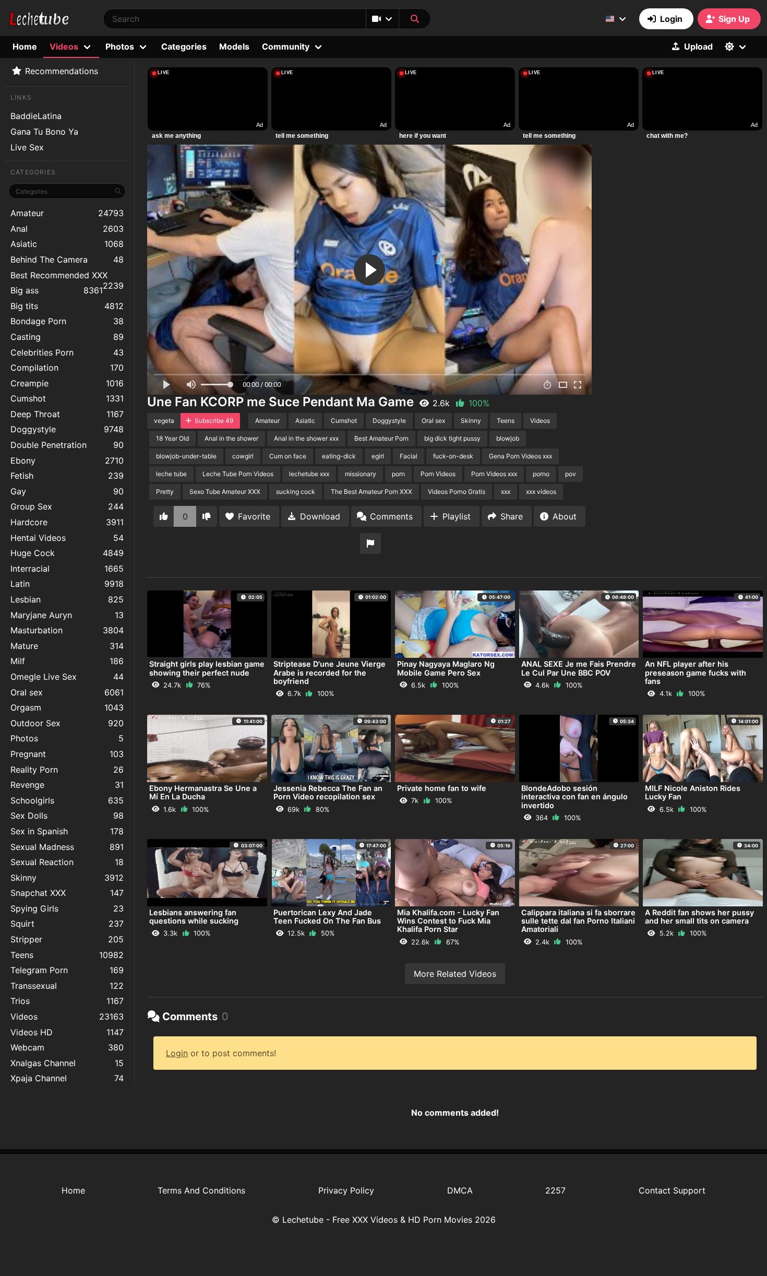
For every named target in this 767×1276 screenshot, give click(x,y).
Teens (67, 955)
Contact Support (672, 1190)
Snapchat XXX (67, 893)
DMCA (460, 1190)
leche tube (171, 474)
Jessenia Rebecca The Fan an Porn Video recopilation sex (327, 792)
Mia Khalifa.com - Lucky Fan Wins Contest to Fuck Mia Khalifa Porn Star (448, 921)
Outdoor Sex (67, 723)
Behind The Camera (67, 259)
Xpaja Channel (67, 1078)
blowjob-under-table (186, 456)
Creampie (67, 383)
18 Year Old (172, 438)
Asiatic (67, 244)
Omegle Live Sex (67, 676)
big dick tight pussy (452, 438)
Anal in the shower (231, 438)
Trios (67, 1001)
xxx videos (541, 491)
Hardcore (67, 522)
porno (541, 474)
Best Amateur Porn (381, 438)
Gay (67, 491)
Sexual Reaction (67, 862)
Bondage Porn (67, 321)
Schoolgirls (67, 800)
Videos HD (67, 1032)
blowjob (507, 438)
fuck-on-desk (453, 456)
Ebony (67, 460)
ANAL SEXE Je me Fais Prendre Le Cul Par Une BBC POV (578, 668)
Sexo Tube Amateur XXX (224, 491)
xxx (505, 491)
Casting (67, 337)
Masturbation (67, 630)
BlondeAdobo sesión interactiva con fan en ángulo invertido (574, 796)
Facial (408, 456)
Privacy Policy (346, 1190)
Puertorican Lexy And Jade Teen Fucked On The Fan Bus (327, 916)
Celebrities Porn (67, 352)
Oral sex (67, 692)
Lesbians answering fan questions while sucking (193, 916)
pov (570, 474)
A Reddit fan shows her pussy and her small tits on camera (699, 916)
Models (234, 46)
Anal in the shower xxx (306, 438)
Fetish (67, 475)
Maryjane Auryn (67, 615)
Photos (67, 738)
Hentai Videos (67, 538)
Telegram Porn (67, 970)
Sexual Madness (67, 847)
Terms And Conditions (201, 1190)
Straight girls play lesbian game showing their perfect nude (207, 668)
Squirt (67, 923)
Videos (67, 1016)
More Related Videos (455, 973)
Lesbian (67, 599)
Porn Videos (438, 474)
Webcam (67, 1047)
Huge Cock (67, 553)
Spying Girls (67, 908)
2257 (555, 1190)
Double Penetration (67, 445)
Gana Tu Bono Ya (44, 131)
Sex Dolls (67, 815)
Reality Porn (67, 769)
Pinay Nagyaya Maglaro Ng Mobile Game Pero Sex (446, 668)
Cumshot (67, 398)
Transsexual (67, 985)
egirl (377, 456)
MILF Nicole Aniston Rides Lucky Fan (692, 792)
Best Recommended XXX (67, 276)
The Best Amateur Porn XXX (371, 491)
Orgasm (67, 707)
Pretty (165, 491)
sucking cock (295, 491)
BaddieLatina (36, 116)
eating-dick (339, 456)
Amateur (67, 213)
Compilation (67, 367)
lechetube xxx (309, 474)
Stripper (67, 939)
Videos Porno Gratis (456, 491)
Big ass (56, 290)
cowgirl (243, 456)
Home (25, 46)
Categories (184, 46)
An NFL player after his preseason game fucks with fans (695, 672)
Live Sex (27, 147)
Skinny (67, 877)
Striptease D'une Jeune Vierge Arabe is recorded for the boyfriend (329, 672)
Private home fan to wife (441, 788)
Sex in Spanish (67, 831)
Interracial (67, 568)
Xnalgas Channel (67, 1063)
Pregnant (67, 754)
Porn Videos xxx (494, 474)
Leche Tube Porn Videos (237, 474)
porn (398, 474)
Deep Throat (67, 414)
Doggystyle (67, 429)
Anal (67, 228)
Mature (67, 646)
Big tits (67, 306)
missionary (360, 474)
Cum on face (287, 456)
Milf (67, 661)
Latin (67, 583)
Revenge (67, 784)
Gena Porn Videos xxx (520, 456)
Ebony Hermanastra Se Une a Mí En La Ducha (203, 792)
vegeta (164, 420)
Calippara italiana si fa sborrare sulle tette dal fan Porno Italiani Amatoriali (578, 921)
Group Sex (67, 506)
